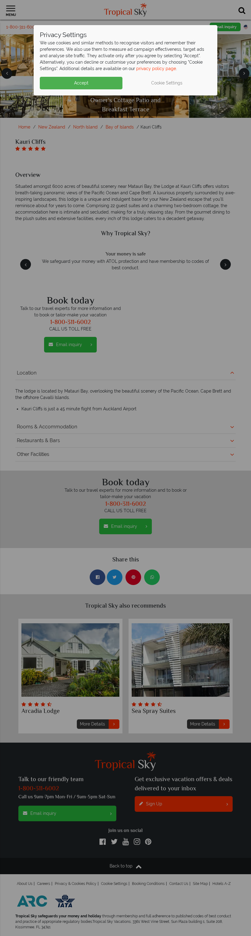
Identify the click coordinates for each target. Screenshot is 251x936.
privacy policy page (156, 68)
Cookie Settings (166, 82)
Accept (81, 82)
